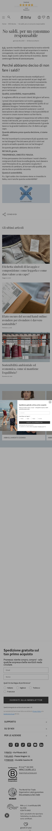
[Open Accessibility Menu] (7, 815)
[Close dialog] (50, 402)
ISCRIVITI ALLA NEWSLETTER (34, 422)
